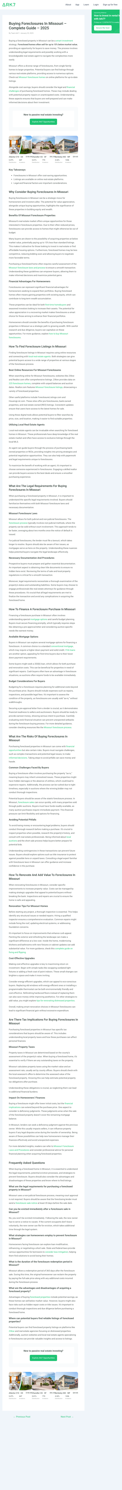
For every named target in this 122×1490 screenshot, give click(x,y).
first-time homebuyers (55, 304)
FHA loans (70, 650)
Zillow (12, 1331)
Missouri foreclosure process (57, 727)
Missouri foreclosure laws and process (27, 267)
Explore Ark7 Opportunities (43, 121)
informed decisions (18, 757)
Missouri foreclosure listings (49, 387)
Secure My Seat (102, 27)
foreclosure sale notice (26, 1203)
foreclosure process (18, 523)
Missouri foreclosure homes (32, 77)
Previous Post (21, 1417)
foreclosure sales (26, 802)
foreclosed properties (40, 1297)
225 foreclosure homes (20, 383)
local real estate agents (40, 356)
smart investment (64, 40)
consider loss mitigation (56, 1252)
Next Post (67, 1417)
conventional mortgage (62, 646)
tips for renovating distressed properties (55, 1000)
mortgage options (38, 619)
